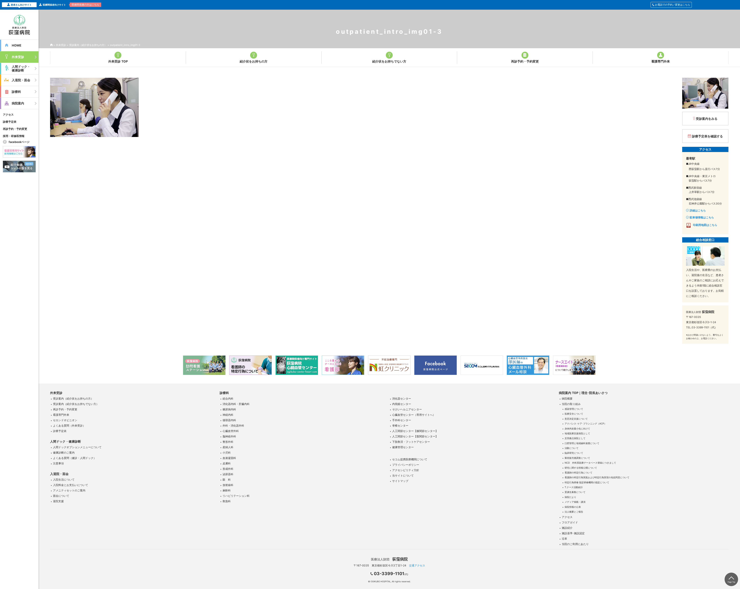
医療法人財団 (389, 559)
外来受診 (61, 44)
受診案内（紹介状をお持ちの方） (88, 44)
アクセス (8, 114)
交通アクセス (417, 565)
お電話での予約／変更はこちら (672, 4)
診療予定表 (9, 121)
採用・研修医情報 (13, 136)
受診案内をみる (706, 119)
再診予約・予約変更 (15, 128)
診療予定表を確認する (707, 136)
